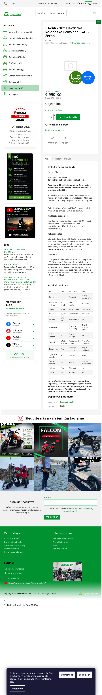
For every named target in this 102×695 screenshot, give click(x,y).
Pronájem (13, 94)
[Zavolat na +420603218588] (8, 3)
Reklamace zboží (11, 548)
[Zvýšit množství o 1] (54, 115)
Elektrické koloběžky (18, 44)
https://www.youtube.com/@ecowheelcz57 (27, 583)
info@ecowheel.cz (16, 569)
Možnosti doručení (53, 110)
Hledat (61, 13)
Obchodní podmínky (47, 3)
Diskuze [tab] (67, 158)
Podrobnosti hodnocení (79, 43)
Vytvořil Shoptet (91, 593)
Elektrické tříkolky (17, 57)
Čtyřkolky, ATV (15, 63)
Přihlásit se (52, 517)
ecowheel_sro (14, 578)
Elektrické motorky (17, 50)
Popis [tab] (47, 158)
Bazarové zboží (15, 88)
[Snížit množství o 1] (54, 118)
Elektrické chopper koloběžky (22, 38)
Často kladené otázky (62, 542)
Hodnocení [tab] (57, 158)
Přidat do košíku (69, 117)
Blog (55, 545)
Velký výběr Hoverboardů (20, 32)
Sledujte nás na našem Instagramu (54, 418)
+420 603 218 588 (16, 573)
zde (11, 681)
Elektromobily (15, 82)
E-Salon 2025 (10, 264)
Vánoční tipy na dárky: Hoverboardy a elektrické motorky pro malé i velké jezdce (20, 279)
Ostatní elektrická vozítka (20, 75)
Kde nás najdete (60, 548)
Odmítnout (67, 674)
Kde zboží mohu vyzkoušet (64, 538)
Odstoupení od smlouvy (14, 545)
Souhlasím (84, 674)
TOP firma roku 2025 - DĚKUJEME (15, 250)
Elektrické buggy (16, 69)
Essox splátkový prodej (14, 552)
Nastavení (17, 688)
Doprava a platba (11, 538)
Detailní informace (53, 130)
